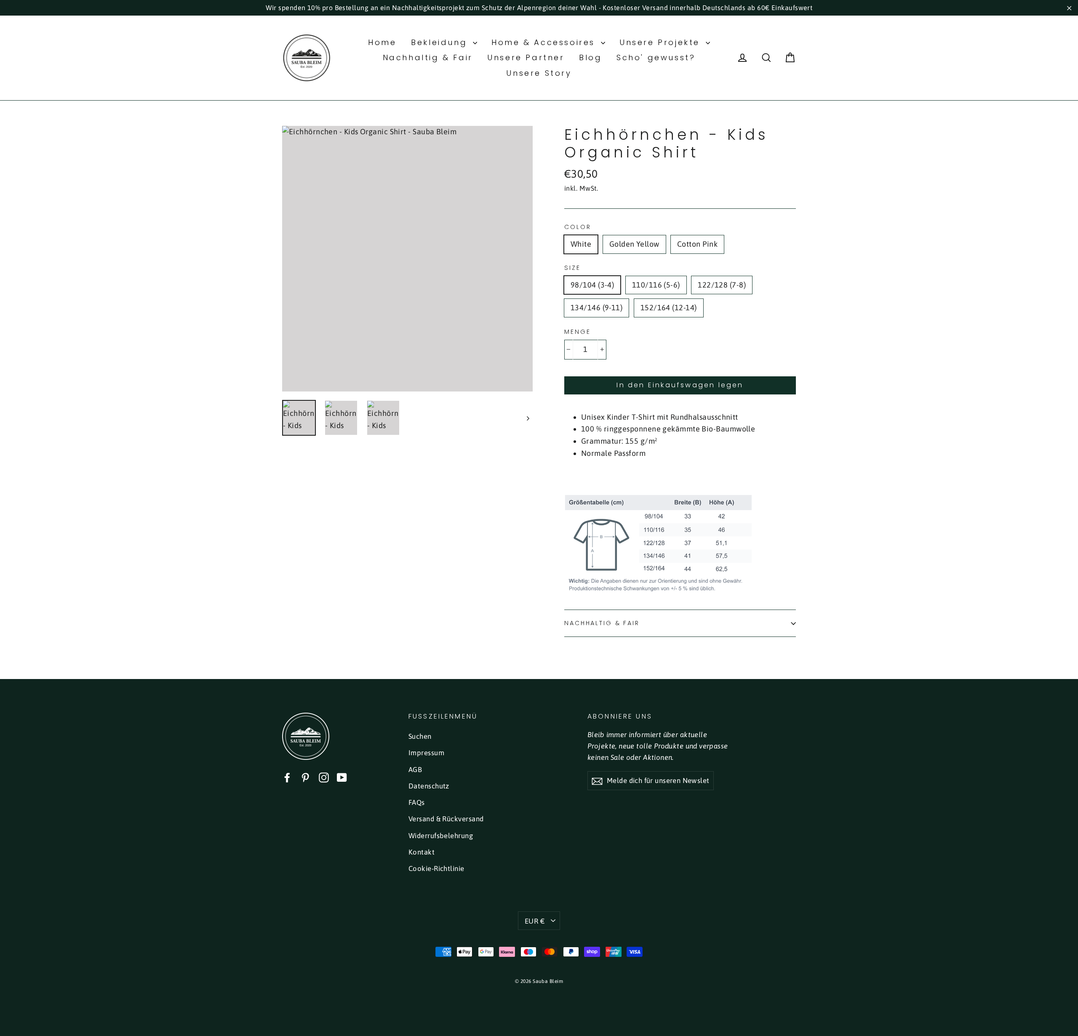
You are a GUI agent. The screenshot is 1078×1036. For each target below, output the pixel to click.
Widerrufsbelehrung (440, 835)
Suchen (420, 736)
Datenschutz (428, 786)
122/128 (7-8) (722, 284)
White (581, 244)
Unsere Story (538, 73)
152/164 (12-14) (668, 307)
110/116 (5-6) (656, 284)
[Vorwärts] (527, 418)
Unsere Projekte (661, 42)
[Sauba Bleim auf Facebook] (287, 777)
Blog (590, 57)
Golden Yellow (634, 244)
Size (572, 268)
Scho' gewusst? (655, 57)
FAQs (416, 802)
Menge (577, 332)
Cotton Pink (697, 244)
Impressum (426, 752)
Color (577, 227)
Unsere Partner (525, 57)
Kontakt (421, 852)
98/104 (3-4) (592, 284)
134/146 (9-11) (596, 307)
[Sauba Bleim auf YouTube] (342, 777)
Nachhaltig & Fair (428, 57)
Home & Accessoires (544, 42)
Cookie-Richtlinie (436, 868)
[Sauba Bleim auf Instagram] (324, 777)
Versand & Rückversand (445, 819)
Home (382, 42)
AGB (415, 769)
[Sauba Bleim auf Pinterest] (305, 777)
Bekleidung (441, 42)
